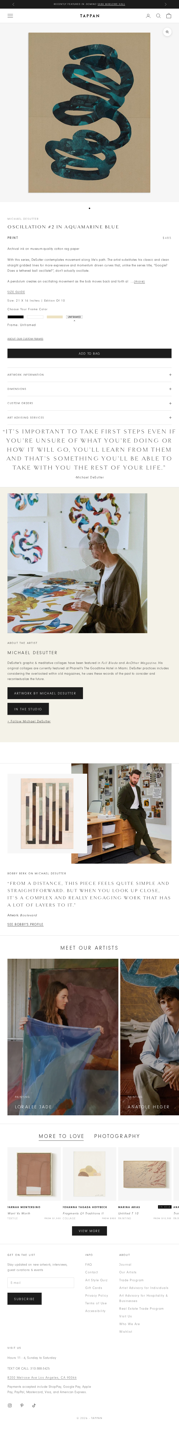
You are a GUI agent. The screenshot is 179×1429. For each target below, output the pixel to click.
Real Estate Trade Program (141, 1309)
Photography (117, 1136)
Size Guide (16, 292)
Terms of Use (96, 1303)
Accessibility (95, 1311)
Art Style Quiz (96, 1280)
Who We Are (129, 1324)
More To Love (62, 1136)
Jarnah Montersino (24, 1207)
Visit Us (125, 1316)
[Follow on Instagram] (9, 1405)
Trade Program (131, 1280)
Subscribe (24, 1299)
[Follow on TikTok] (34, 1405)
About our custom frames (25, 338)
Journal (125, 1265)
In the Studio (28, 709)
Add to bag (89, 354)
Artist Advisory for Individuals (144, 1288)
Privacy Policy (96, 1296)
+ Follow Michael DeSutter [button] (29, 721)
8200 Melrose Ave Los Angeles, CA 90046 (42, 1378)
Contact (91, 1272)
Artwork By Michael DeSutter (45, 693)
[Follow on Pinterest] (22, 1405)
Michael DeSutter (23, 218)
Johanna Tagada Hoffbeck (85, 1207)
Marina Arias (129, 1207)
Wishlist (125, 1332)
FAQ (88, 1265)
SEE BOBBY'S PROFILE (25, 924)
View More (89, 1231)
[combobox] (158, 16)
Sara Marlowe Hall (111, 4)
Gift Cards (93, 1288)
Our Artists (128, 1272)
